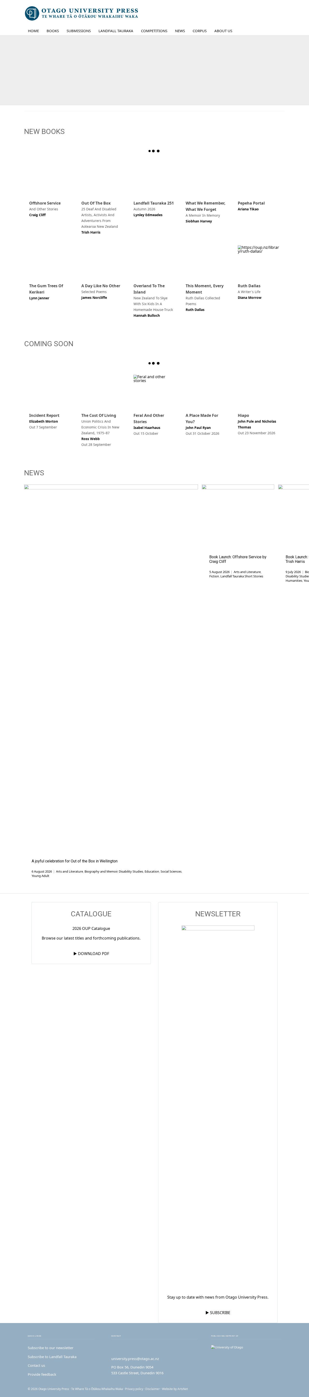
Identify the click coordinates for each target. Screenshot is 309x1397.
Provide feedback (42, 1374)
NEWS (180, 30)
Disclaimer (152, 1389)
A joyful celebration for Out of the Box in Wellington (75, 861)
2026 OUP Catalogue (91, 928)
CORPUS (200, 30)
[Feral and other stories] (154, 390)
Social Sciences (171, 871)
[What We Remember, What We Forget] (207, 178)
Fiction (214, 576)
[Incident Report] (50, 390)
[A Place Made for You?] (207, 390)
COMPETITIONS (154, 30)
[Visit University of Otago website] (246, 1347)
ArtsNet (182, 1389)
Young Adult (40, 876)
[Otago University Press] (81, 13)
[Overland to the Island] (154, 261)
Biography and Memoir (100, 871)
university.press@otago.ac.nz (135, 1358)
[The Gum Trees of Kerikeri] (50, 261)
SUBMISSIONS (79, 30)
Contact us (36, 1365)
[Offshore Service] (50, 178)
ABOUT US (223, 30)
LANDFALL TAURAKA (115, 30)
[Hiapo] (259, 390)
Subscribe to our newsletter (50, 1347)
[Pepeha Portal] (259, 178)
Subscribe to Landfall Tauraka (52, 1356)
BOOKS (53, 30)
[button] (278, 31)
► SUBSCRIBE (217, 1312)
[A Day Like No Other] (102, 261)
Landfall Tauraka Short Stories (241, 576)
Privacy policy (134, 1389)
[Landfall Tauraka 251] (154, 178)
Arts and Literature (69, 871)
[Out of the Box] (102, 178)
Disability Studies (131, 871)
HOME (33, 30)
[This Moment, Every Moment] (207, 261)
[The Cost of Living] (102, 390)
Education (152, 871)
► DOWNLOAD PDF (91, 953)
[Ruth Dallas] (259, 261)
